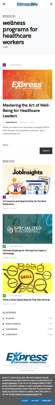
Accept (25, 400)
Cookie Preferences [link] (27, 370)
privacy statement (9, 383)
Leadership (11, 334)
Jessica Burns (11, 122)
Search (5, 145)
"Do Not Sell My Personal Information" (24, 394)
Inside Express (13, 324)
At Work (10, 318)
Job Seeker (11, 329)
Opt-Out (35, 400)
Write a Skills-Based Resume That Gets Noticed (26, 299)
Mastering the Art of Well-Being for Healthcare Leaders (26, 111)
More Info (46, 400)
